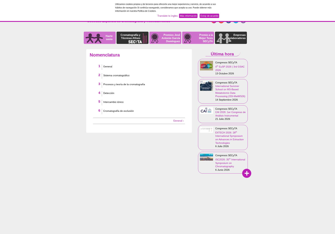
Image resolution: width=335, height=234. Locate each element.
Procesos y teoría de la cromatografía (124, 84)
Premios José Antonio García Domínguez (171, 38)
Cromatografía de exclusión (118, 110)
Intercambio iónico (113, 102)
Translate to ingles (167, 15)
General (107, 66)
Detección (108, 93)
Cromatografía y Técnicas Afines (130, 36)
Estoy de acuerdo (209, 16)
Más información (188, 16)
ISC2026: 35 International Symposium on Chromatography (230, 163)
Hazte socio (109, 37)
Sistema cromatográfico (116, 75)
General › (178, 120)
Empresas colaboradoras (237, 36)
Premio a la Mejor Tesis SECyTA (206, 38)
